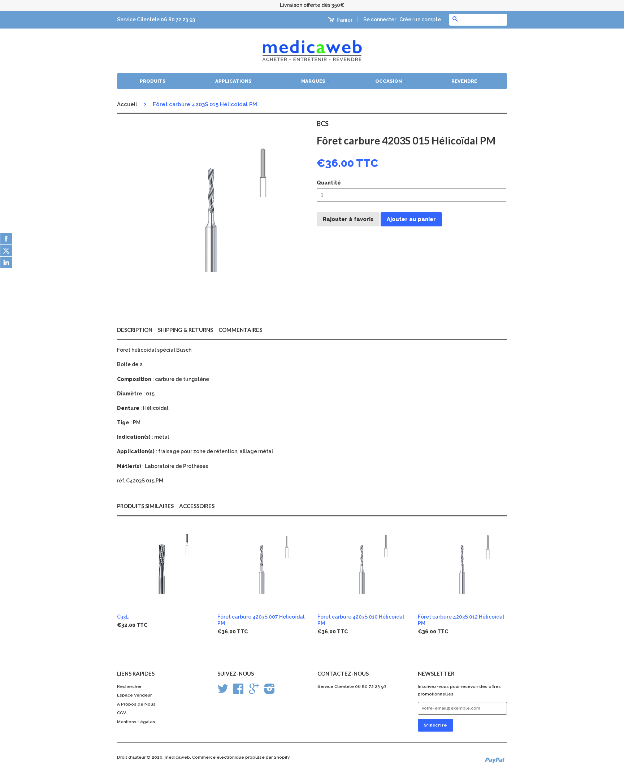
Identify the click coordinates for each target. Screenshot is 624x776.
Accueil (127, 104)
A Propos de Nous (136, 704)
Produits (153, 81)
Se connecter (379, 19)
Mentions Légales (136, 721)
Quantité (329, 183)
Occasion (389, 81)
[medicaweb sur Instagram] (269, 691)
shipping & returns (185, 329)
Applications (234, 81)
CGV (121, 712)
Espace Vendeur (134, 695)
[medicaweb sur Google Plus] (253, 691)
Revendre (464, 81)
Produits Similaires (145, 506)
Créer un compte (420, 19)
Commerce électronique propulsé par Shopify (241, 757)
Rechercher (129, 686)
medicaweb (177, 757)
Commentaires (240, 329)
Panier (343, 20)
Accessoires (196, 506)
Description (134, 329)
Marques (313, 81)
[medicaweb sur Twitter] (222, 691)
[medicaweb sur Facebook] (238, 691)
